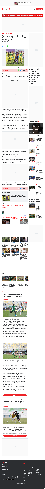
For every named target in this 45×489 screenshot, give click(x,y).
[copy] (26, 70)
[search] (34, 9)
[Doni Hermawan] (3, 212)
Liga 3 (20, 78)
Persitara (16, 75)
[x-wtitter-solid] (24, 70)
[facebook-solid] (21, 70)
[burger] (42, 11)
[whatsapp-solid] (18, 70)
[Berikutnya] (28, 269)
